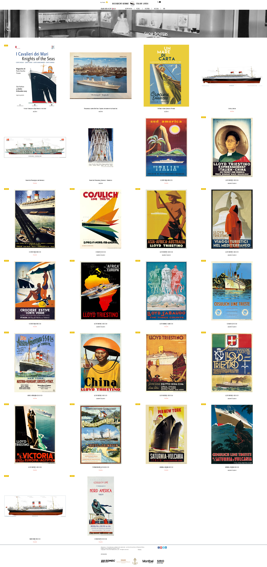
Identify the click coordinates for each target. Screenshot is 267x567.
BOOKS (156, 9)
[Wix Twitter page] (163, 548)
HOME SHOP (128, 9)
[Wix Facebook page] (159, 548)
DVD (164, 9)
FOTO (138, 9)
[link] (159, 2)
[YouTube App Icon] (161, 548)
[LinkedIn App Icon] (166, 548)
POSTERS (147, 9)
